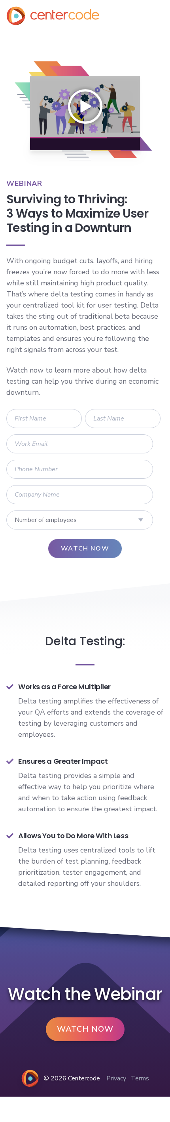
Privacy (116, 1078)
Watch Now (85, 1029)
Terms (140, 1078)
